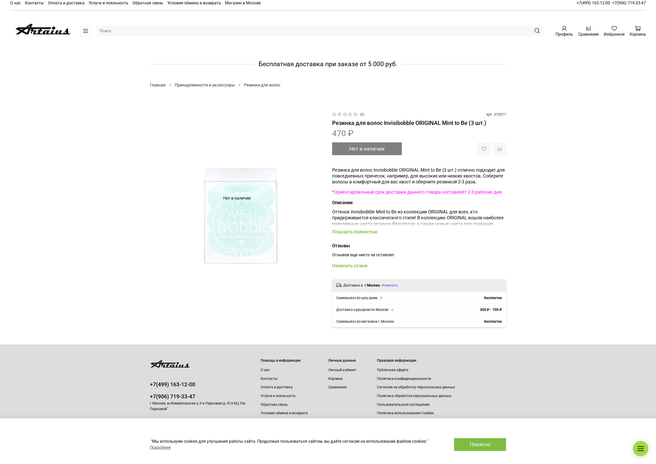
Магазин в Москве (243, 3)
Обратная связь (147, 3)
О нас (15, 3)
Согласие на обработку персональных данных (416, 387)
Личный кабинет (342, 370)
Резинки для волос (262, 85)
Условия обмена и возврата (194, 3)
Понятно (480, 444)
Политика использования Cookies (405, 413)
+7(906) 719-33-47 (629, 3)
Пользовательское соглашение (403, 404)
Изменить (390, 285)
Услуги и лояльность (108, 3)
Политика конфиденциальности (404, 379)
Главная (158, 85)
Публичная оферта (392, 370)
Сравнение (337, 387)
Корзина (335, 379)
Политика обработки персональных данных (414, 396)
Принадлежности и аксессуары (205, 85)
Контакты (34, 3)
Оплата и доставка (66, 3)
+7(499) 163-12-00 (593, 3)
